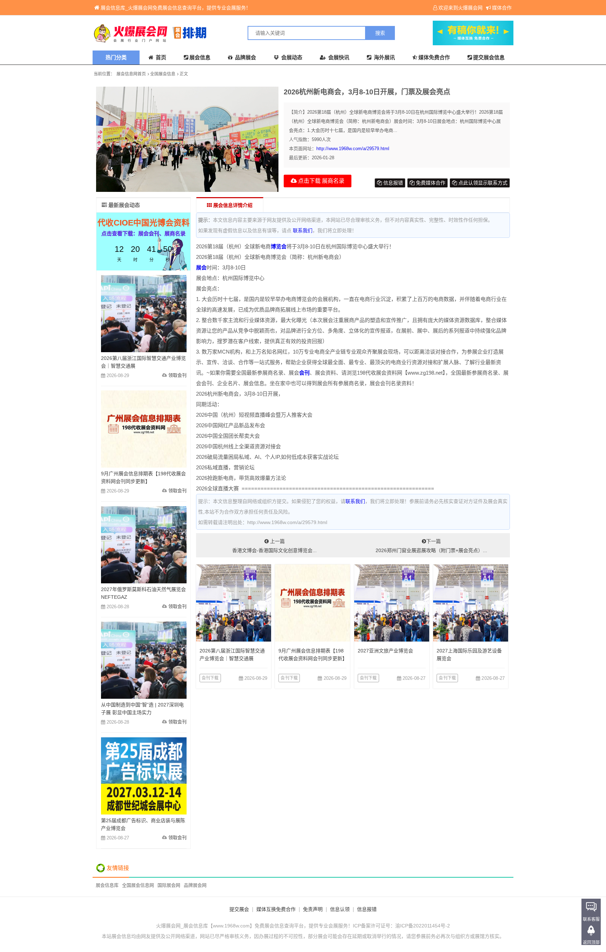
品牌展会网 (195, 885)
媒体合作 (502, 8)
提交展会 (239, 909)
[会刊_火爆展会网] (198, 33)
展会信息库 (107, 885)
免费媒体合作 (430, 183)
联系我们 (302, 230)
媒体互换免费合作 (276, 909)
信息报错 (392, 183)
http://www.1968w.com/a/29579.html (352, 148)
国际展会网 (168, 885)
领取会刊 (177, 375)
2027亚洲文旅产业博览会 (385, 650)
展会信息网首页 (131, 74)
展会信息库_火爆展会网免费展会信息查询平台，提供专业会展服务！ (176, 8)
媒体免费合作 (434, 57)
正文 (184, 74)
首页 (160, 57)
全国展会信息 (162, 74)
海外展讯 (383, 57)
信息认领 (340, 909)
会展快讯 (338, 57)
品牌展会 (245, 57)
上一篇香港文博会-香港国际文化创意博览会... (274, 545)
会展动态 (291, 57)
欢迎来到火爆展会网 (460, 8)
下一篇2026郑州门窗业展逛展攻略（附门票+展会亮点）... (431, 545)
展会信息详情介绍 (232, 205)
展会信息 (199, 57)
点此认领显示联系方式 (482, 183)
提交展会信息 (489, 57)
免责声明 (313, 909)
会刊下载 (210, 678)
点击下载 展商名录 (320, 181)
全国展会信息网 (138, 885)
